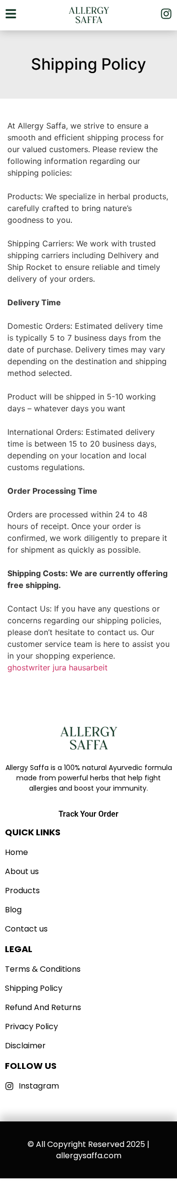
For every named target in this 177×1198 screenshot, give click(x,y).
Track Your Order (88, 814)
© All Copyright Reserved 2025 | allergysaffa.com (88, 1150)
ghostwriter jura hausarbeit (57, 667)
